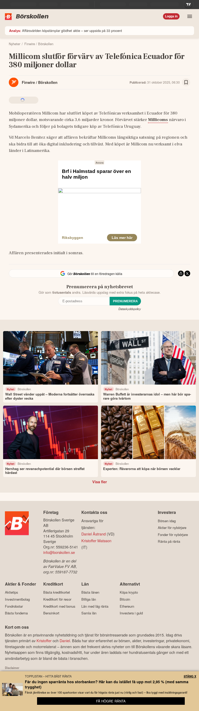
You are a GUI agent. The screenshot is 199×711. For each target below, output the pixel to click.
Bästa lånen (90, 592)
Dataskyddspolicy (129, 309)
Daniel (65, 640)
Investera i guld (131, 613)
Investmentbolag (17, 599)
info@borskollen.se (59, 552)
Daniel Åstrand (93, 533)
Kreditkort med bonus (59, 606)
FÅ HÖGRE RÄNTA (111, 701)
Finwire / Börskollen (40, 82)
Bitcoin (125, 599)
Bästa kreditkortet (56, 592)
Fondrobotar (14, 606)
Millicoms (158, 120)
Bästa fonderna (16, 613)
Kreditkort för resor (57, 599)
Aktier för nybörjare (172, 527)
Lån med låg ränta (94, 606)
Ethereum (127, 606)
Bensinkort (51, 613)
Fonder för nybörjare (173, 534)
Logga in (171, 16)
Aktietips (11, 592)
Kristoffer (44, 640)
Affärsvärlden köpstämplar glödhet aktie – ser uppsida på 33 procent (65, 30)
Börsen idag (167, 520)
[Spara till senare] (186, 82)
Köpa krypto (129, 592)
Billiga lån (88, 599)
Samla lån (88, 613)
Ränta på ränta (169, 541)
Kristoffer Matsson (96, 540)
